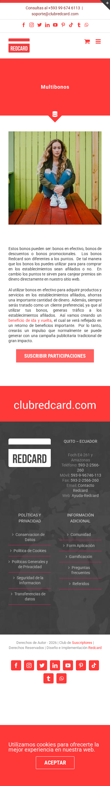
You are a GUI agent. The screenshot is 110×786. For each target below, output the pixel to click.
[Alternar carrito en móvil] (87, 41)
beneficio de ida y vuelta (30, 320)
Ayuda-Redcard (85, 495)
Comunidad (81, 534)
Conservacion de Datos (30, 537)
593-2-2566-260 (85, 480)
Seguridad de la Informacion (30, 580)
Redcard (95, 648)
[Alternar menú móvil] (99, 41)
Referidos (80, 583)
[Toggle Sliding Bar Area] (105, 5)
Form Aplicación (81, 545)
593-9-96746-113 (86, 475)
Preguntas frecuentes (80, 570)
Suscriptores (82, 642)
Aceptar (55, 762)
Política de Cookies (30, 550)
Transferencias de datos (29, 596)
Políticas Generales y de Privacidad (30, 564)
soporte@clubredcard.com (55, 14)
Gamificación (80, 556)
